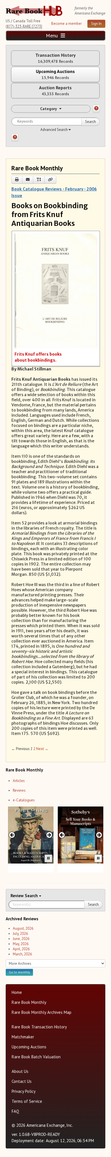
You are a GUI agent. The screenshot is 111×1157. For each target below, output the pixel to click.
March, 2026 (22, 954)
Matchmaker (23, 1037)
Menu (52, 35)
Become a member (66, 23)
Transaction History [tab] (55, 58)
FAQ (15, 1111)
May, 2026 (20, 943)
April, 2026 (21, 949)
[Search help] (14, 137)
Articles (19, 780)
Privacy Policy (24, 1091)
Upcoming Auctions (29, 1046)
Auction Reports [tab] (55, 90)
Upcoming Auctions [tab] (55, 74)
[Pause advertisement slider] (48, 858)
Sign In (96, 23)
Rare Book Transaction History (39, 1027)
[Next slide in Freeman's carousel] (49, 835)
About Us (20, 1071)
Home (17, 992)
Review (18, 895)
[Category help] (96, 108)
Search (90, 121)
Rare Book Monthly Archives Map (41, 1012)
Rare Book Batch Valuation (36, 1056)
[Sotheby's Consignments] (80, 835)
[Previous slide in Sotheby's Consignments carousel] (62, 835)
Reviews (19, 790)
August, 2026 (23, 928)
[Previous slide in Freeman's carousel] (12, 835)
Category (48, 108)
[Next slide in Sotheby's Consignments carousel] (99, 835)
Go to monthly (19, 972)
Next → (42, 748)
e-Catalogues (24, 800)
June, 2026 (21, 938)
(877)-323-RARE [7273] (24, 26)
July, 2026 (20, 933)
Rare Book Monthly (29, 1002)
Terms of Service (27, 1101)
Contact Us (22, 1081)
